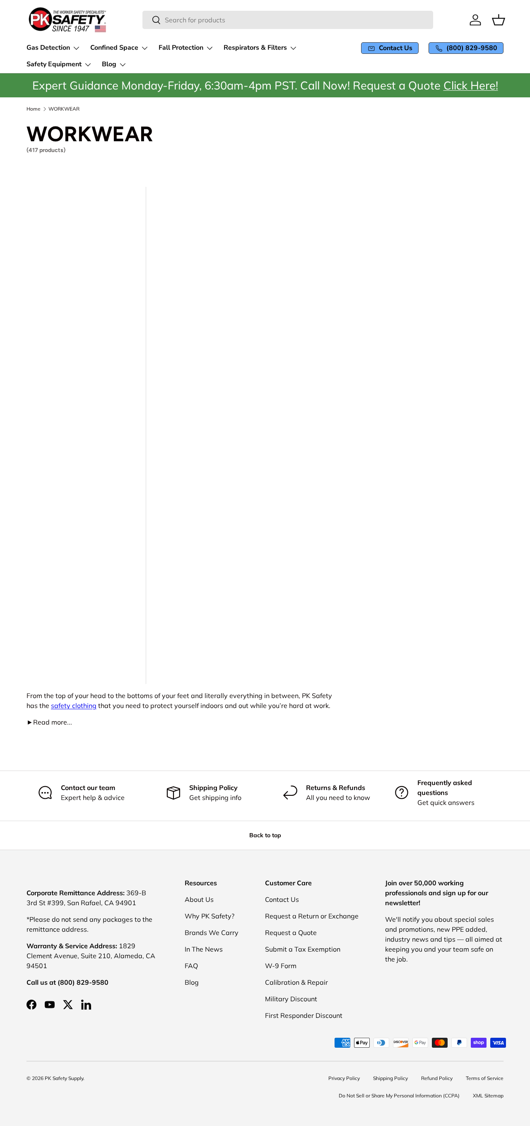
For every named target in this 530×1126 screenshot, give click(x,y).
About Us (199, 899)
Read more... (49, 722)
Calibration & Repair (296, 982)
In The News (204, 949)
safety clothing (73, 705)
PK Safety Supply (64, 1078)
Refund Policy (437, 1078)
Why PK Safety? (209, 916)
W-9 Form (280, 966)
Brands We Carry (211, 932)
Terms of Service (485, 1078)
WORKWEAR (64, 108)
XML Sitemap (488, 1095)
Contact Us (282, 899)
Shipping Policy (390, 1078)
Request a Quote (291, 932)
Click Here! (470, 85)
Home (33, 108)
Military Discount (291, 999)
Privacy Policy (344, 1078)
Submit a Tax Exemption (302, 949)
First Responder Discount (303, 1015)
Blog (192, 982)
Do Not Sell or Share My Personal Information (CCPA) (399, 1095)
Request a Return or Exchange (312, 916)
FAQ (191, 966)
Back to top (265, 835)
